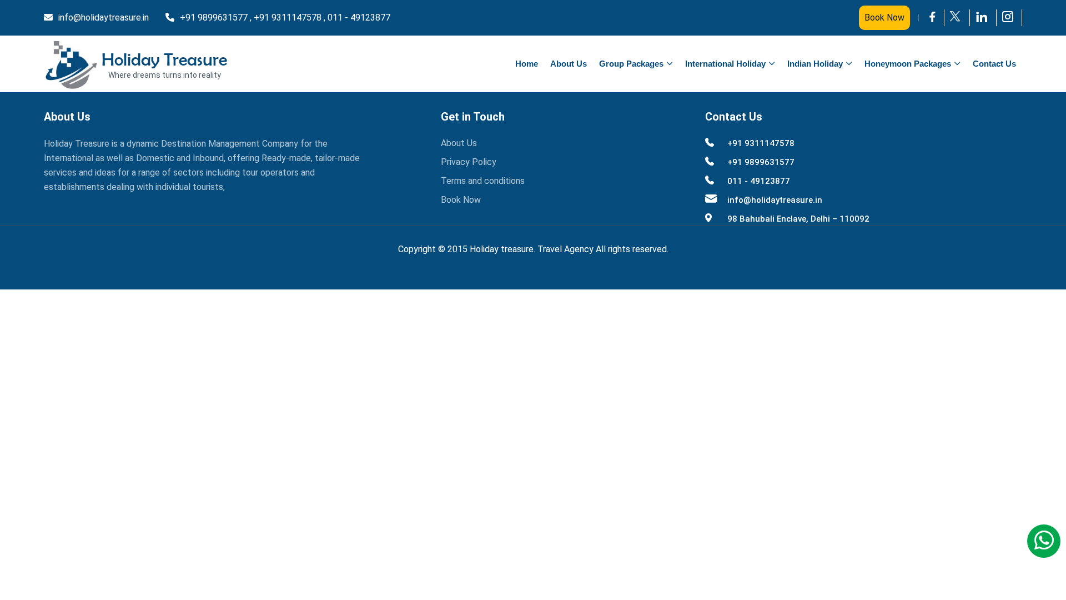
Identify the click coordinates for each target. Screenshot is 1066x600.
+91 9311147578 (761, 143)
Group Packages (631, 63)
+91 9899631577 (761, 162)
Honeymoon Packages (907, 63)
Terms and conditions (483, 181)
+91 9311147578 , (289, 17)
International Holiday (725, 63)
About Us (568, 63)
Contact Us (994, 63)
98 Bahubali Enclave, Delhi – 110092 (798, 219)
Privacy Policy (468, 162)
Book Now (884, 17)
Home (526, 63)
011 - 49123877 (359, 17)
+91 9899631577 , (216, 17)
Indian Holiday (815, 63)
